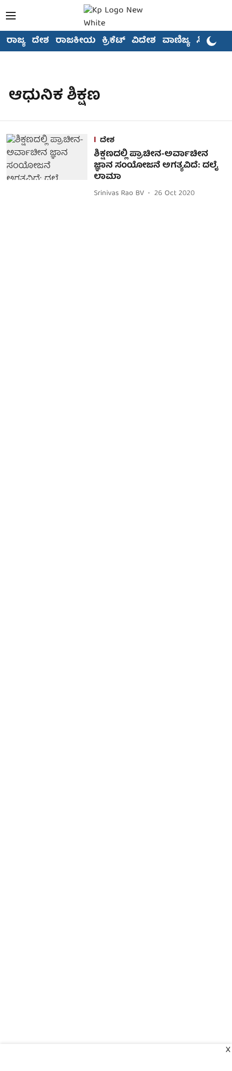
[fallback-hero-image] (50, 167)
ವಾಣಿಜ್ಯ (176, 41)
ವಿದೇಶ (144, 41)
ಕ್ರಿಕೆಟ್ (113, 41)
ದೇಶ (40, 41)
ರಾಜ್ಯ (15, 41)
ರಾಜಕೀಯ (75, 41)
